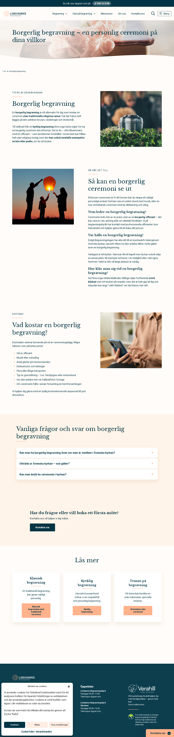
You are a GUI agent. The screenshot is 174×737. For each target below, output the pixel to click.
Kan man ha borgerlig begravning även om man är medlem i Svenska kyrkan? (67, 452)
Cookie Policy (28, 731)
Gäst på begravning (82, 13)
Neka (37, 725)
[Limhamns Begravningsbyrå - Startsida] (26, 678)
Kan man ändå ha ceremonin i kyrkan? (43, 474)
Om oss (122, 13)
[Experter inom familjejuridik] (141, 689)
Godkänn (14, 725)
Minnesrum (107, 13)
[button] (68, 686)
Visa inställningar (59, 725)
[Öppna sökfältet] (153, 13)
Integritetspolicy (44, 731)
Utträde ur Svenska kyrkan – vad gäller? (45, 463)
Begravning (58, 13)
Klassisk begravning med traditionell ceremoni (36, 610)
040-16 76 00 (103, 3)
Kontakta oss (138, 13)
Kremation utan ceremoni (137, 610)
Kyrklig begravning (86, 610)
